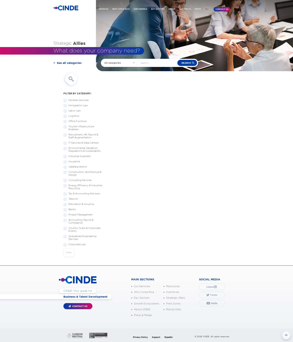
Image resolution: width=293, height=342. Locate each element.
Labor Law (75, 111)
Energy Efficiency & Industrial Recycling (85, 187)
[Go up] (286, 335)
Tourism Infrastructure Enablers (81, 128)
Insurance (74, 161)
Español (168, 337)
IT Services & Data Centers (84, 143)
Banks (72, 209)
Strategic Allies (175, 298)
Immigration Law (78, 105)
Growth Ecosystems (146, 303)
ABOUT (171, 9)
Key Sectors (141, 298)
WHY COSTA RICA (121, 9)
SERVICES (103, 9)
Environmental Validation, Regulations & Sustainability (85, 149)
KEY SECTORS (157, 9)
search (186, 63)
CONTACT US (222, 9)
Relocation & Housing (81, 204)
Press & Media (143, 315)
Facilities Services (79, 100)
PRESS (198, 9)
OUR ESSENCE (140, 9)
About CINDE (142, 309)
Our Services (142, 286)
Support (156, 337)
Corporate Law (77, 244)
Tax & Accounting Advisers (84, 193)
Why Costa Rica (144, 292)
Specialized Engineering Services (82, 237)
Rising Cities (173, 309)
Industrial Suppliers (80, 156)
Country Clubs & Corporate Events (84, 229)
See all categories (69, 62)
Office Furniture (77, 121)
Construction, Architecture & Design (85, 173)
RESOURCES (185, 9)
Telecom (73, 199)
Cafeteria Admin (78, 167)
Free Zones (173, 303)
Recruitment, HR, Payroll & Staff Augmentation (83, 136)
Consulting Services (80, 180)
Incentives (172, 292)
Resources (173, 286)
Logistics (74, 116)
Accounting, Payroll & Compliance (81, 221)
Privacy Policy (140, 337)
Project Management (81, 215)
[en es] (208, 9)
